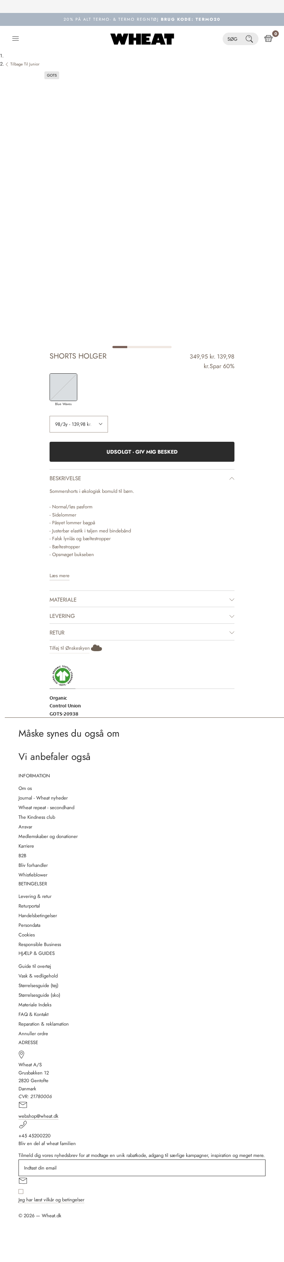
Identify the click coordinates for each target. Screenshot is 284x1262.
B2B (22, 855)
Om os (25, 788)
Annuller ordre (33, 1033)
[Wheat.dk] (142, 39)
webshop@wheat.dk (38, 1116)
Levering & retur (34, 896)
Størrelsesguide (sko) (39, 995)
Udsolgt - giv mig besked (142, 451)
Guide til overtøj (34, 966)
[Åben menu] (15, 39)
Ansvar (25, 826)
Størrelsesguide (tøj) (38, 985)
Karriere (26, 845)
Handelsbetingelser (37, 915)
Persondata (29, 925)
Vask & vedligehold (38, 975)
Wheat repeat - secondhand (46, 807)
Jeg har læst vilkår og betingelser (51, 1199)
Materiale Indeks (34, 1004)
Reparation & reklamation (43, 1023)
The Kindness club (36, 817)
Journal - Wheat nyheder (43, 797)
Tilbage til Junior (25, 64)
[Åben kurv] (268, 39)
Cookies (26, 934)
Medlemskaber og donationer (48, 836)
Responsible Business (39, 944)
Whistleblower (32, 874)
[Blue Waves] (63, 387)
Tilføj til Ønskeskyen (70, 648)
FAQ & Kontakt (33, 1014)
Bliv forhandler (33, 865)
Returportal (29, 905)
